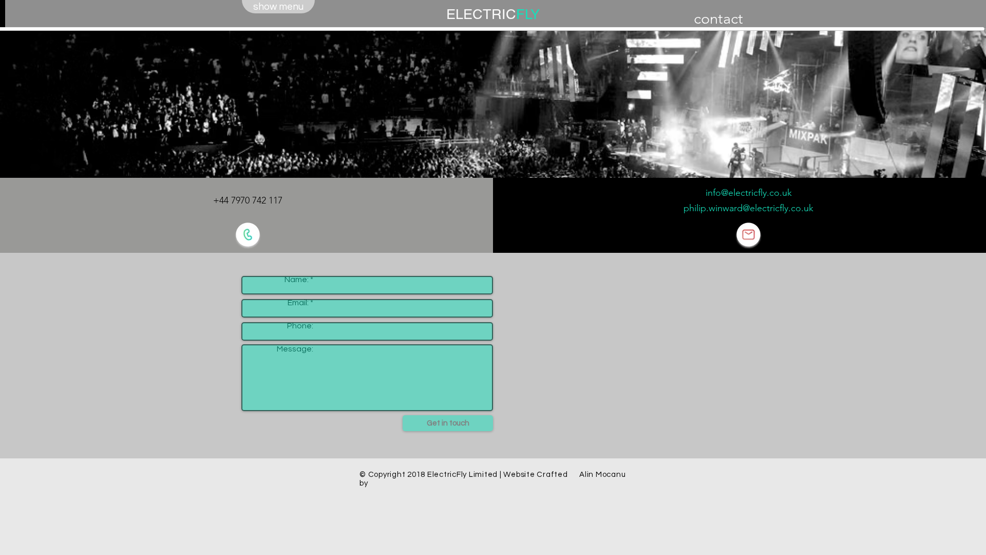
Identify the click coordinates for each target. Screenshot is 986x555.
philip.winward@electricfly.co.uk (748, 208)
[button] (278, 6)
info (713, 192)
